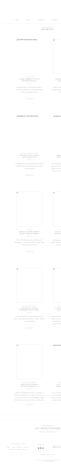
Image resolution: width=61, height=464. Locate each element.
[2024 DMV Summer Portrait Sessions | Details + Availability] (29, 56)
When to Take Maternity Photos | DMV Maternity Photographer (29, 233)
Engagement (23, 153)
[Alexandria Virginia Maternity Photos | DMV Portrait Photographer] (29, 285)
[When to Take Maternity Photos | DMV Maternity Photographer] (29, 209)
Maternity (50, 27)
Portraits (34, 306)
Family (44, 27)
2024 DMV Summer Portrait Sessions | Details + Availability (29, 81)
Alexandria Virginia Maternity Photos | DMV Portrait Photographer (29, 310)
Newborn (34, 382)
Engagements (30, 153)
